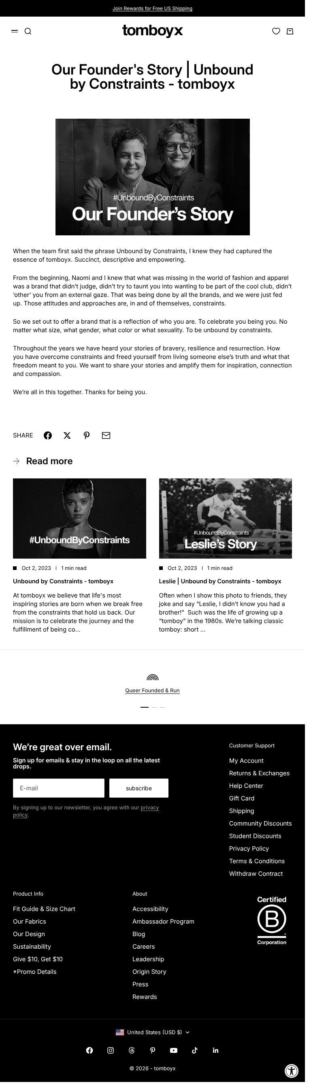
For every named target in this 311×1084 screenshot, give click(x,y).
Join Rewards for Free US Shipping (152, 8)
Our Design (29, 934)
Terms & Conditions (257, 861)
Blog (138, 934)
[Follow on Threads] (132, 1050)
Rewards (144, 997)
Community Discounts (260, 823)
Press (140, 984)
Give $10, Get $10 (38, 959)
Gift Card (242, 798)
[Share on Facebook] (48, 435)
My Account (246, 760)
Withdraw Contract (256, 873)
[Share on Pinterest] (87, 435)
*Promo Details (35, 971)
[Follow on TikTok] (195, 1050)
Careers (143, 946)
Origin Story (149, 971)
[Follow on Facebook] (89, 1050)
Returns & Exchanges (259, 773)
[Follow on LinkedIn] (216, 1050)
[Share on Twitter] (67, 435)
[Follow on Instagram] (111, 1050)
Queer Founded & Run (152, 690)
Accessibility (150, 909)
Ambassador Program (163, 921)
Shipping (241, 811)
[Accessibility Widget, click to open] (292, 1071)
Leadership (148, 959)
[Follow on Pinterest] (153, 1050)
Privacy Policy (249, 848)
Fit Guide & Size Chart (44, 909)
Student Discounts (255, 836)
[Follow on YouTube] (174, 1050)
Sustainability (32, 946)
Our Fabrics (29, 921)
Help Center (246, 786)
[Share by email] (106, 435)
